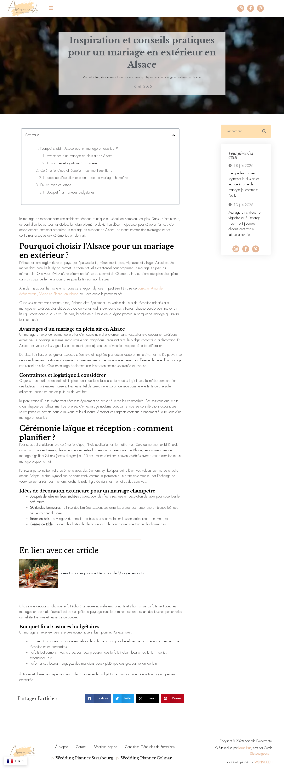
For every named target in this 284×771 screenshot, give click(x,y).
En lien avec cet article (55, 185)
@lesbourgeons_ (260, 753)
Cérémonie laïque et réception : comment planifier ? (76, 171)
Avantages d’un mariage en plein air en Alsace (79, 156)
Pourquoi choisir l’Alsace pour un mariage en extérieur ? (79, 149)
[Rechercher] (264, 131)
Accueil (87, 77)
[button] (135, 8)
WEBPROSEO (263, 762)
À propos (61, 747)
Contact (81, 747)
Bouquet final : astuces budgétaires (70, 192)
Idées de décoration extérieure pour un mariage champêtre (87, 178)
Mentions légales (105, 747)
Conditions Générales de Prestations (150, 747)
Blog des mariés (104, 77)
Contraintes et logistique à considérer (72, 163)
